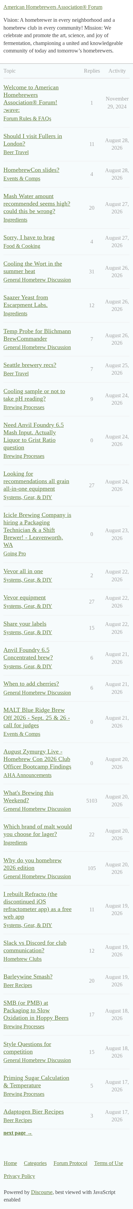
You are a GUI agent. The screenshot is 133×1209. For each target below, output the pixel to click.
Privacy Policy (19, 1176)
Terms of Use (108, 1163)
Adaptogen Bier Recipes (33, 1111)
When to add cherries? (31, 683)
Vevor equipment (24, 597)
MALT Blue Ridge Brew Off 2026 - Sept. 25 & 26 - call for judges (36, 717)
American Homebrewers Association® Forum (52, 7)
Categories (35, 1163)
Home (10, 1163)
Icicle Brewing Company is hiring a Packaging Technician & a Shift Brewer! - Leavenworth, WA (37, 529)
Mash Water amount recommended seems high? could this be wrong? (36, 203)
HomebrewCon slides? (31, 169)
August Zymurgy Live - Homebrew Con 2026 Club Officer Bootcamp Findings (37, 759)
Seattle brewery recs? (29, 364)
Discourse (42, 1192)
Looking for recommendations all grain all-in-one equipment (36, 481)
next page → (17, 1133)
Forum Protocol (70, 1163)
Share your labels (24, 623)
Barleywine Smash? (28, 976)
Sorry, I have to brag (29, 237)
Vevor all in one (23, 571)
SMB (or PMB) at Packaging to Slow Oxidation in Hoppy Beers (36, 1010)
